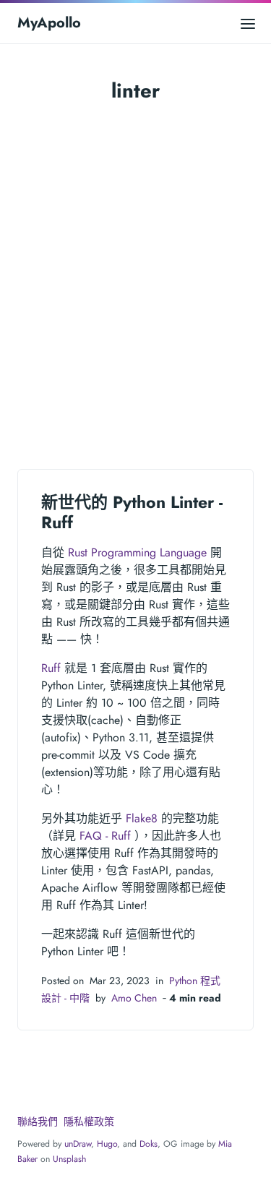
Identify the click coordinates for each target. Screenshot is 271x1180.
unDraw (77, 1143)
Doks (148, 1143)
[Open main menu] (247, 22)
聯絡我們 (37, 1121)
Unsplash (69, 1159)
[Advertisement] (135, 268)
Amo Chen (134, 998)
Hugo (107, 1143)
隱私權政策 (89, 1121)
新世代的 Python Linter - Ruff (132, 512)
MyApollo (49, 22)
